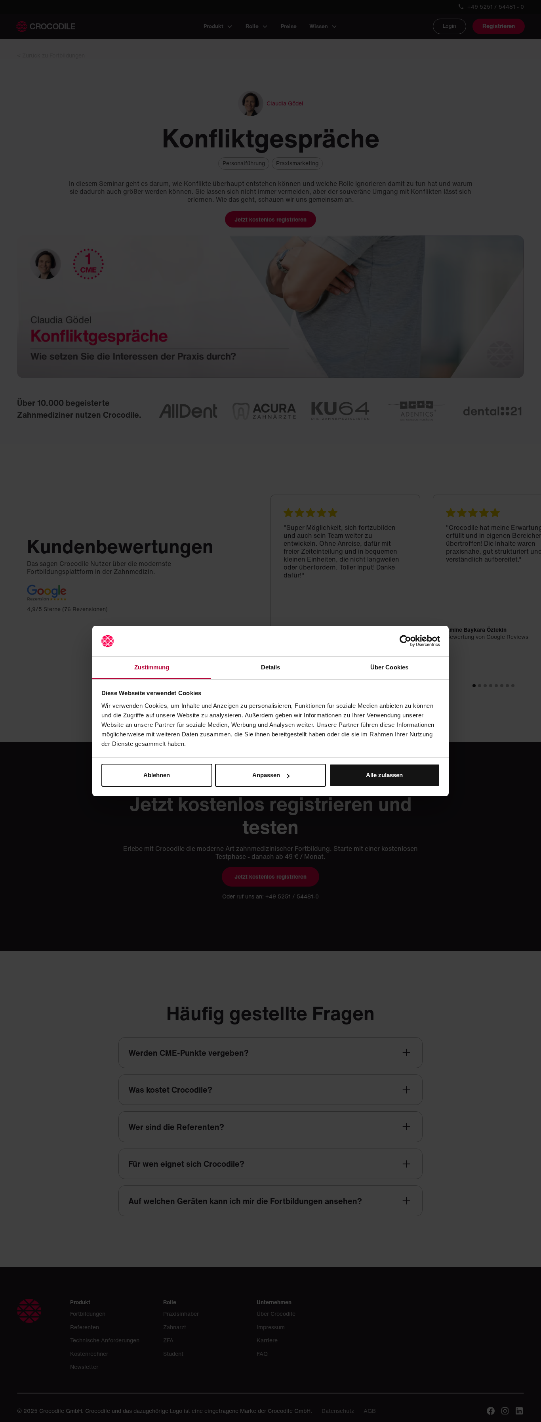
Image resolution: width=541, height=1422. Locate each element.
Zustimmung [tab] (152, 667)
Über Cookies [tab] (389, 667)
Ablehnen (156, 775)
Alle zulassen (384, 775)
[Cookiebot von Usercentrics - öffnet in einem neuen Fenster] (405, 641)
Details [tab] (270, 667)
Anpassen (266, 775)
